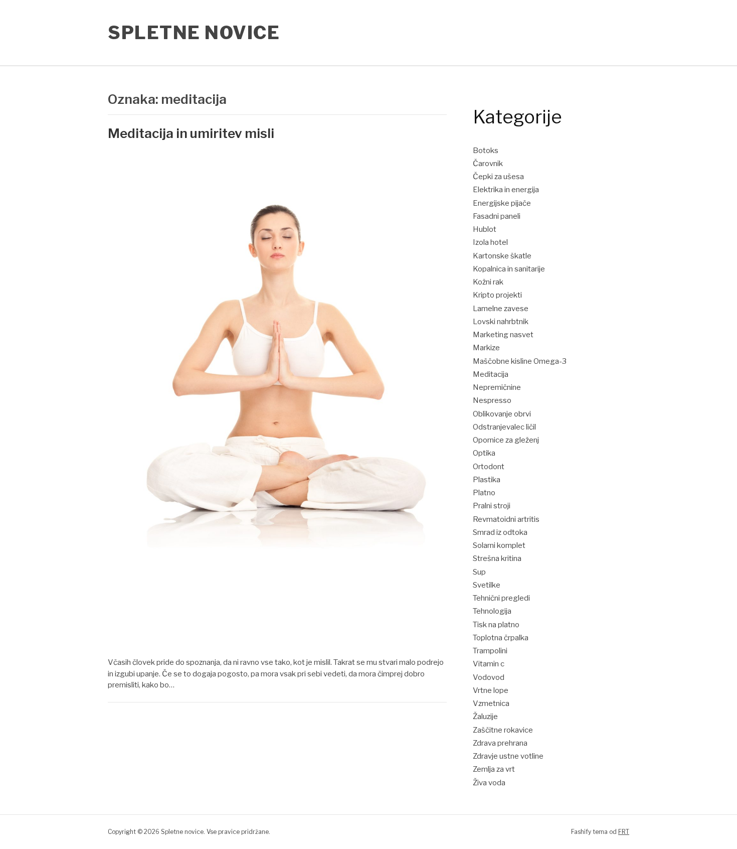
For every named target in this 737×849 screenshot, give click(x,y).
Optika (484, 453)
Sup (479, 572)
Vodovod (488, 677)
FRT (623, 831)
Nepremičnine (497, 387)
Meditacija (490, 374)
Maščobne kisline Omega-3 (520, 361)
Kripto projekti (497, 295)
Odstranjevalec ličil (504, 427)
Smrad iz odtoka (500, 532)
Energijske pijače (502, 203)
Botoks (485, 150)
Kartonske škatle (502, 255)
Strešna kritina (497, 558)
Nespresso (492, 400)
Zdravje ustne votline (508, 756)
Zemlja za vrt (494, 769)
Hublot (484, 229)
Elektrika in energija (506, 189)
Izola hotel (490, 242)
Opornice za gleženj (506, 440)
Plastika (486, 479)
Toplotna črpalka (500, 637)
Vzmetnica (491, 703)
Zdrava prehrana (500, 743)
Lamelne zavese (500, 308)
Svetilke (486, 585)
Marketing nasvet (503, 334)
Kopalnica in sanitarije (509, 268)
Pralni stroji (491, 505)
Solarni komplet (499, 545)
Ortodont (488, 466)
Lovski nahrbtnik (500, 321)
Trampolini (490, 650)
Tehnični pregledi (501, 598)
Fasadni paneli (496, 216)
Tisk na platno (496, 624)
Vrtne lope (490, 690)
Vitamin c (488, 663)
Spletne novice (194, 33)
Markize (486, 347)
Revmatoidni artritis (506, 519)
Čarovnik (488, 163)
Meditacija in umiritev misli (191, 133)
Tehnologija (492, 611)
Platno (484, 492)
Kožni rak (488, 282)
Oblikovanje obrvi (502, 413)
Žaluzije (485, 716)
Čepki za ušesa (498, 176)
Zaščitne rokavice (503, 730)
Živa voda (489, 782)
